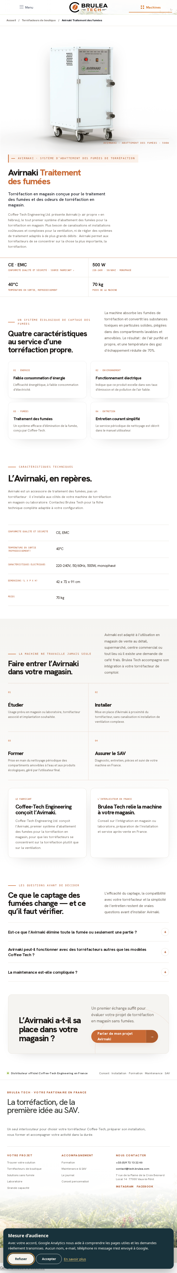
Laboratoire (14, 1181)
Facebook (145, 1186)
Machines (153, 7)
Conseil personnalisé (75, 1181)
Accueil (11, 20)
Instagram (124, 1186)
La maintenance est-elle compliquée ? (42, 972)
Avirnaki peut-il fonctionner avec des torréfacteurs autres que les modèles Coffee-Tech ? (77, 952)
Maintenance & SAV (74, 1169)
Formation (68, 1162)
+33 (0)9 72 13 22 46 (129, 1162)
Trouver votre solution (21, 1162)
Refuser (21, 1259)
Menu (29, 7)
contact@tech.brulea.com (132, 1169)
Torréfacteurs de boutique (39, 20)
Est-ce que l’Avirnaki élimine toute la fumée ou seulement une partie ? (72, 932)
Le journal (68, 1175)
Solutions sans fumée (20, 1175)
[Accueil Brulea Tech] (88, 7)
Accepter (49, 1259)
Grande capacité (18, 1188)
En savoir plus (75, 1259)
